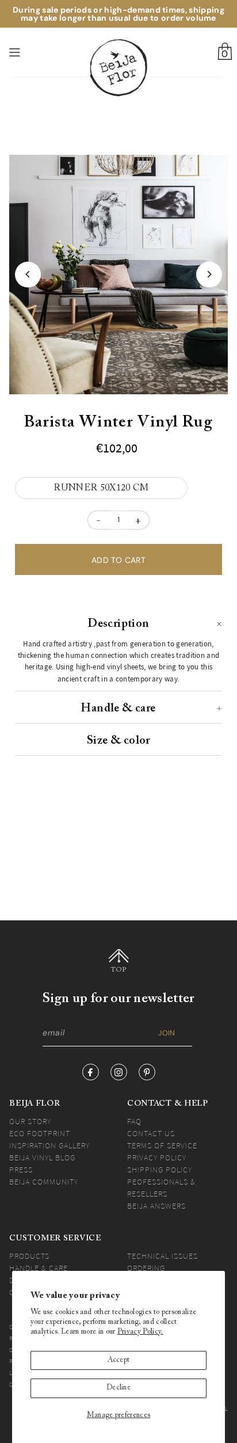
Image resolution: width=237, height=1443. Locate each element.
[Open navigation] (32, 52)
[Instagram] (118, 1072)
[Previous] (28, 274)
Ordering (146, 1268)
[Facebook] (90, 1072)
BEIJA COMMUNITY (43, 1182)
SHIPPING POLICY (159, 1169)
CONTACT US (151, 1133)
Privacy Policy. (140, 1331)
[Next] (209, 274)
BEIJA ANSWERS (156, 1206)
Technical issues (162, 1256)
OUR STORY (30, 1121)
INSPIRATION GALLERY (49, 1145)
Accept (119, 1360)
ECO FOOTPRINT (39, 1133)
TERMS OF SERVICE (162, 1145)
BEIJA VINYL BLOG (42, 1157)
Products (29, 1256)
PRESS (21, 1169)
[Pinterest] (147, 1072)
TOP (118, 969)
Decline (118, 1387)
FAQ (134, 1121)
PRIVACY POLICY (156, 1157)
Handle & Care (38, 1268)
